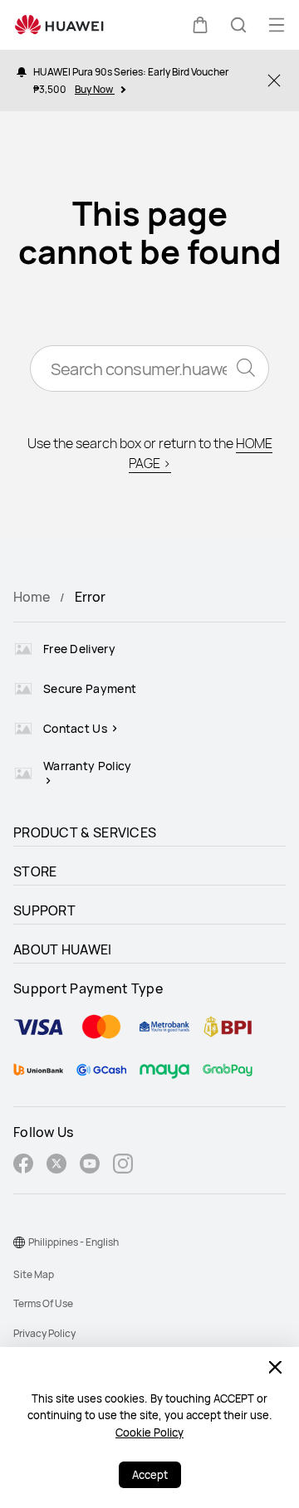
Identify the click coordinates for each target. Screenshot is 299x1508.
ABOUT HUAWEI (62, 949)
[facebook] (23, 1165)
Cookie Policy (149, 1432)
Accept (150, 1474)
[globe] (19, 1242)
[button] (200, 24)
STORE (35, 871)
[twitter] (56, 1165)
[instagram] (123, 1165)
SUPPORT (44, 910)
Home (31, 597)
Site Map (33, 1274)
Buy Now (95, 89)
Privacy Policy (44, 1333)
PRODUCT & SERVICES (84, 832)
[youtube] (90, 1165)
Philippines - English (73, 1242)
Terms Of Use (43, 1303)
